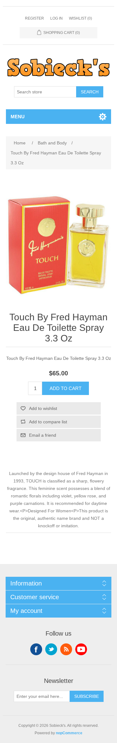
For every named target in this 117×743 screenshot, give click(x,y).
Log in (56, 18)
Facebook (36, 649)
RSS (66, 649)
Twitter (51, 649)
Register (34, 18)
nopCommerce (69, 733)
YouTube (81, 649)
